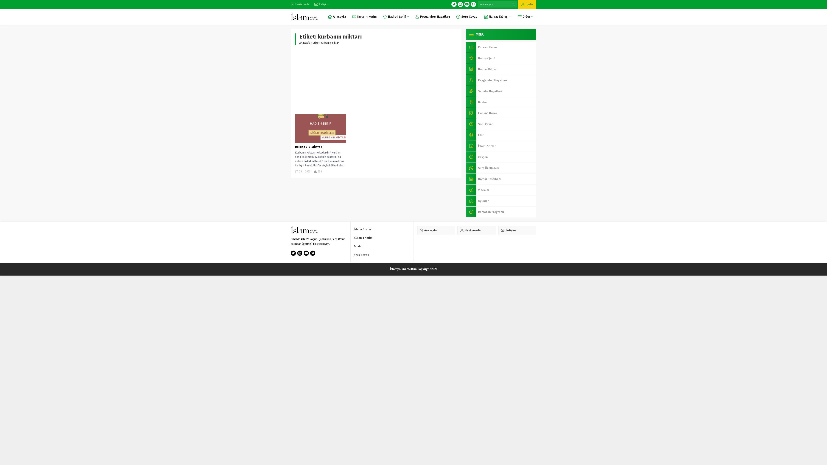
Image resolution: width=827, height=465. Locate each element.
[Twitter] (454, 4)
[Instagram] (460, 4)
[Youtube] (466, 4)
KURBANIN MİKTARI (309, 147)
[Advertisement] (376, 80)
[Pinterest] (473, 4)
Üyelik (529, 4)
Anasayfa (304, 42)
